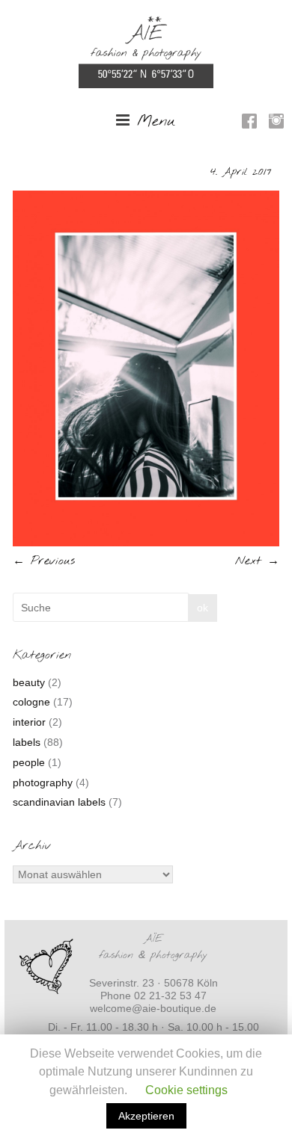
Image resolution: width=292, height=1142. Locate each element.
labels (26, 742)
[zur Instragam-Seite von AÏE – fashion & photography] (276, 123)
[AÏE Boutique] (146, 23)
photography (43, 782)
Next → (257, 561)
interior (29, 722)
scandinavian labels (59, 802)
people (29, 762)
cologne (31, 702)
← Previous (44, 561)
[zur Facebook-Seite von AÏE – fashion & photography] (249, 123)
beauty (29, 682)
